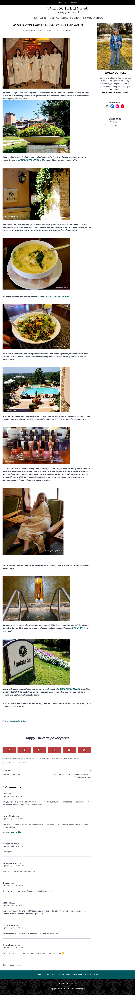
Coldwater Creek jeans (11, 758)
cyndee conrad (10, 863)
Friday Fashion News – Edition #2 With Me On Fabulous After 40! (71, 774)
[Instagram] (71, 983)
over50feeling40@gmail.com (115, 92)
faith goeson (9, 843)
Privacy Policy (52, 974)
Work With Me (71, 2)
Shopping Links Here (93, 18)
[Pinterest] (76, 983)
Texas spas (23, 763)
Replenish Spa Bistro (71, 758)
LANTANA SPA (76, 628)
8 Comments (66, 30)
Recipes (64, 18)
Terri (5, 793)
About (60, 2)
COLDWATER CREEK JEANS (70, 689)
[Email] (63, 983)
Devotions (75, 18)
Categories (114, 122)
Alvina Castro (9, 945)
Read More (114, 89)
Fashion (43, 18)
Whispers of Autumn (11, 772)
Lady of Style (9, 816)
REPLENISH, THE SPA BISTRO (55, 297)
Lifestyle (54, 18)
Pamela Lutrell (30, 30)
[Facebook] (67, 983)
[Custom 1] (59, 983)
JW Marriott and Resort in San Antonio (35, 758)
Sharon (6, 883)
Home (34, 18)
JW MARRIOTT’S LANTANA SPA (32, 160)
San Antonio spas (9, 763)
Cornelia (7, 903)
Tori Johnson (9, 925)
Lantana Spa (57, 758)
